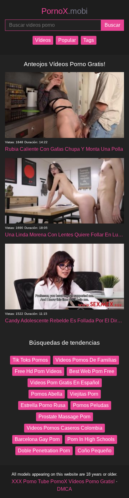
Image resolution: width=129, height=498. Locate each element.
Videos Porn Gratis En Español (64, 382)
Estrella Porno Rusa (43, 405)
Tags (88, 40)
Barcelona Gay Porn (37, 439)
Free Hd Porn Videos (38, 371)
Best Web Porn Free (91, 371)
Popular (67, 40)
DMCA (64, 489)
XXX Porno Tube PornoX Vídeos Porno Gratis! (63, 481)
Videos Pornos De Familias (85, 360)
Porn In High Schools (91, 439)
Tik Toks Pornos (30, 360)
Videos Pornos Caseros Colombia (64, 428)
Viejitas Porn (84, 394)
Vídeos (43, 40)
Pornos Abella (46, 394)
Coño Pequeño (94, 450)
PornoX (64, 11)
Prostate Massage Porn (64, 416)
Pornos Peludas (91, 405)
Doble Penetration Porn (44, 450)
